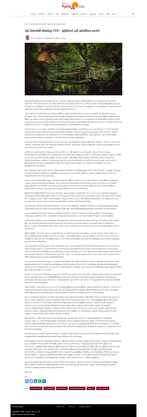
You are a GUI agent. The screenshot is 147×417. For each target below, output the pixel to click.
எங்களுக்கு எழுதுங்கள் (85, 406)
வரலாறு (33, 14)
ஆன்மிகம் (83, 14)
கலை (57, 14)
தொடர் (114, 14)
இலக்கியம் (65, 14)
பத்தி (108, 14)
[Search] (133, 14)
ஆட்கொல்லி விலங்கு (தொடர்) (77, 388)
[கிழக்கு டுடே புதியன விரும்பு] (73, 6)
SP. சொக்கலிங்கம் (37, 38)
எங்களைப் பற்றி (60, 406)
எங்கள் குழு (71, 406)
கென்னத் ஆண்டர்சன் (102, 388)
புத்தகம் (101, 14)
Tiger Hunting (62, 388)
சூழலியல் (93, 14)
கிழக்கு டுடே (91, 388)
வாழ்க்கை (41, 14)
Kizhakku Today (36, 388)
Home (27, 24)
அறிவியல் (74, 14)
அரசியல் (50, 14)
